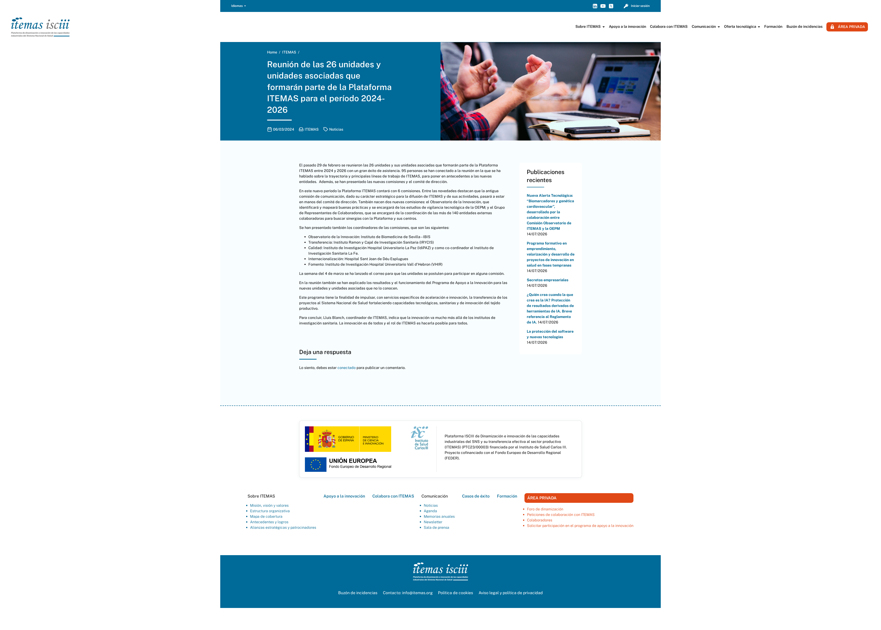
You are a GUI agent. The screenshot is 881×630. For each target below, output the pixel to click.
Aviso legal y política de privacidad (511, 592)
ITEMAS (312, 129)
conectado (346, 368)
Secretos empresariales (547, 280)
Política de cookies (455, 592)
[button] (238, 6)
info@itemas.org (417, 592)
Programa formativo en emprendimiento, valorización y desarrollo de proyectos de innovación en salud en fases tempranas (550, 254)
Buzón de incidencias (357, 592)
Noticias (336, 129)
